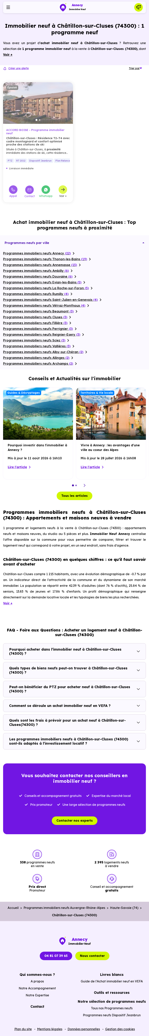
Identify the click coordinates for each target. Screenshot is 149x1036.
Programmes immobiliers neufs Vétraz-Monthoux (44, 305)
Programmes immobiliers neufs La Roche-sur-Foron (46, 288)
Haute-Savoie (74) (124, 908)
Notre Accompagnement (37, 988)
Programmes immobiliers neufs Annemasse (40, 265)
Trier (134, 68)
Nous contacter (92, 956)
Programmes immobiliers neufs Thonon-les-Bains (45, 259)
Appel (13, 195)
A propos (37, 981)
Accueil (13, 908)
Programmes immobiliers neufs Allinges (36, 358)
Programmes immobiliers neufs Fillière (35, 323)
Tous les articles (74, 496)
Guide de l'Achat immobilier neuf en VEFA (112, 981)
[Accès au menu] (8, 7)
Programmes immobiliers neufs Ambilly (36, 271)
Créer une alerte (18, 68)
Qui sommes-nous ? (37, 974)
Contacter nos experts (74, 820)
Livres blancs (112, 974)
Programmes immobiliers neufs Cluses (35, 317)
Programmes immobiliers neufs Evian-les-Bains (42, 282)
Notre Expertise (37, 995)
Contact (29, 196)
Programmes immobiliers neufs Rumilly (36, 294)
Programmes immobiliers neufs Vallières (37, 346)
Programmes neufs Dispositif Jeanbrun (112, 1015)
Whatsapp (46, 195)
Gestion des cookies (120, 1029)
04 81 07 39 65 (56, 956)
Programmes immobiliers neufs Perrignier (38, 329)
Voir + (63, 195)
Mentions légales (49, 1029)
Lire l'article (17, 467)
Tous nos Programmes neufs (112, 1008)
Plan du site (23, 1029)
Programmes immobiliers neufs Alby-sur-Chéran (43, 352)
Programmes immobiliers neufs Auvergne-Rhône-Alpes (64, 908)
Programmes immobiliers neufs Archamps (38, 363)
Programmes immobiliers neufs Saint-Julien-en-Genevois (50, 300)
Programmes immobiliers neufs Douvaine (38, 276)
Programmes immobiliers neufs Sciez (34, 340)
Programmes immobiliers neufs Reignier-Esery (41, 334)
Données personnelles (84, 1029)
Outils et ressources (112, 992)
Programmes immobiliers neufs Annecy (37, 253)
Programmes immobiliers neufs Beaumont (38, 311)
